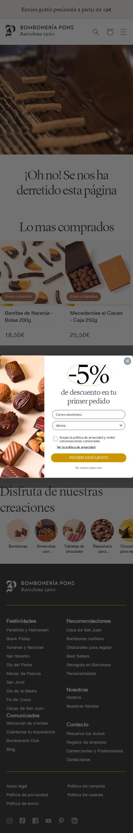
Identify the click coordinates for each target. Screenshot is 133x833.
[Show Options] (121, 425)
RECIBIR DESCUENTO (88, 458)
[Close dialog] (127, 361)
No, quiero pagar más (89, 467)
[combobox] (87, 425)
